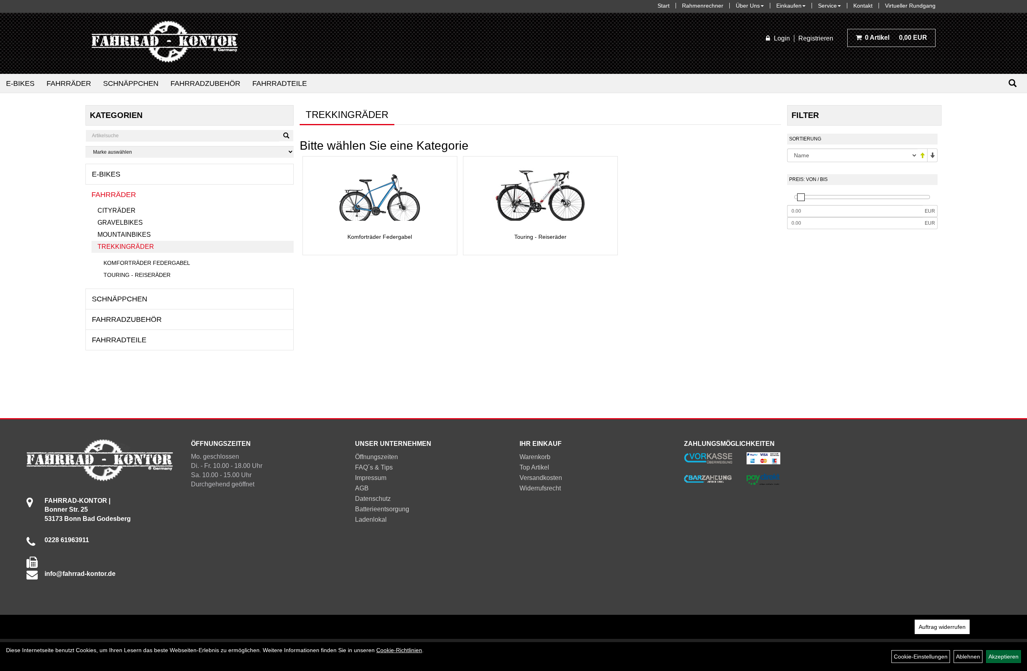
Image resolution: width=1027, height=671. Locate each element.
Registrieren (815, 38)
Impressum (370, 477)
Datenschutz (373, 498)
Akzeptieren (1003, 656)
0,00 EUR (896, 37)
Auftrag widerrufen (942, 627)
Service (827, 5)
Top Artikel (534, 467)
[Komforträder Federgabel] (380, 195)
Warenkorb (535, 456)
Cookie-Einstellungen (921, 656)
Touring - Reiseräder (137, 275)
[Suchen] (1012, 83)
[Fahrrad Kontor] (164, 43)
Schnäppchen (130, 83)
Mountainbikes (124, 234)
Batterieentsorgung (382, 509)
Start (664, 5)
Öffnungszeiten (376, 456)
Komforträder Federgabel (147, 263)
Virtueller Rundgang (910, 5)
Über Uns (748, 5)
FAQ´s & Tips (374, 467)
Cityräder (116, 210)
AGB (362, 488)
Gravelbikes (120, 222)
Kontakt (863, 5)
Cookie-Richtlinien (399, 650)
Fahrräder (69, 83)
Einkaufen (789, 5)
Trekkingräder (125, 246)
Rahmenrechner (702, 5)
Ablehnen (968, 656)
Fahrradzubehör (205, 83)
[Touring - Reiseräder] (540, 194)
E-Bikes (20, 83)
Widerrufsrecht (540, 488)
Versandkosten (541, 477)
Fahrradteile (279, 83)
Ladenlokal (371, 519)
